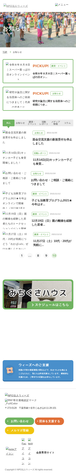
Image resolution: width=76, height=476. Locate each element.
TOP (5, 52)
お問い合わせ (20, 421)
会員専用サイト (45, 452)
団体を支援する (49, 421)
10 (54, 256)
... (29, 256)
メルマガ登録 (20, 430)
